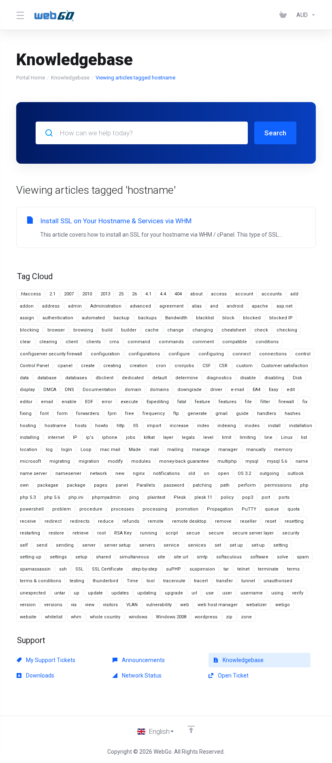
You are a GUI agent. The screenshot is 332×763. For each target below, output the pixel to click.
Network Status (141, 675)
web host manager (218, 604)
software (259, 557)
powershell (32, 509)
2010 (87, 294)
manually (256, 449)
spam (303, 557)
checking (287, 330)
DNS (69, 389)
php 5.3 (28, 497)
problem (61, 509)
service (171, 545)
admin (75, 306)
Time (132, 580)
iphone (109, 437)
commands (171, 341)
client (72, 341)
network (98, 473)
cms (114, 341)
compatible (234, 341)
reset (270, 521)
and (214, 306)
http (121, 425)
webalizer (256, 604)
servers (147, 545)
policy (227, 497)
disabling (274, 377)
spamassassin (35, 569)
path (225, 485)
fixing (26, 413)
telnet (243, 569)
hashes (292, 413)
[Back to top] (191, 729)
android (235, 306)
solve (282, 557)
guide (242, 413)
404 (178, 294)
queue (272, 509)
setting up (30, 557)
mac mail (110, 449)
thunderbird (105, 580)
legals (188, 437)
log (49, 449)
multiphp (227, 461)
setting (280, 545)
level (208, 437)
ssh (63, 569)
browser (56, 330)
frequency (154, 413)
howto (101, 425)
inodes (252, 425)
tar (226, 569)
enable (69, 401)
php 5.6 (52, 497)
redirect (53, 521)
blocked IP (281, 318)
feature (202, 401)
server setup (117, 545)
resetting (294, 521)
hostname (55, 425)
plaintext (156, 497)
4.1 (148, 294)
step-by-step (144, 569)
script (172, 533)
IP (75, 437)
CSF (206, 365)
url (194, 593)
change (175, 330)
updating (146, 593)
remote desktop (189, 521)
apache (260, 306)
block (228, 318)
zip (229, 617)
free (129, 413)
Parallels (145, 485)
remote (156, 521)
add (294, 294)
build (107, 330)
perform (247, 485)
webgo (282, 604)
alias (197, 306)
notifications (166, 473)
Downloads (39, 675)
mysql (251, 461)
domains (159, 389)
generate (197, 413)
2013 (105, 294)
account (244, 294)
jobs (130, 437)
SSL (79, 569)
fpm (112, 413)
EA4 (256, 389)
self (24, 545)
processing (155, 509)
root (101, 533)
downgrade (189, 389)
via (74, 604)
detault (159, 377)
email (47, 401)
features (227, 401)
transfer (224, 580)
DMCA (49, 389)
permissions (278, 485)
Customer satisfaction (284, 365)
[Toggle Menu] (20, 15)
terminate (268, 569)
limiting (248, 437)
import (154, 425)
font (44, 413)
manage (201, 449)
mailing (175, 449)
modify (115, 461)
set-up (258, 545)
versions (53, 604)
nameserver (68, 473)
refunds (130, 521)
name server (33, 473)
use (210, 593)
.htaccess (30, 294)
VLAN (132, 604)
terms (293, 569)
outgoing (269, 473)
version (28, 604)
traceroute (174, 580)
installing (29, 437)
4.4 (163, 294)
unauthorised (278, 580)
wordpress (206, 617)
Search (275, 133)
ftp (176, 413)
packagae (47, 485)
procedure (90, 509)
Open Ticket (233, 675)
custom (244, 365)
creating (112, 365)
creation (138, 365)
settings (58, 557)
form (62, 413)
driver (216, 389)
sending (65, 545)
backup (121, 318)
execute (129, 401)
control (303, 354)
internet (56, 437)
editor (26, 401)
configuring (211, 354)
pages (100, 485)
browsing (83, 330)
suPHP (173, 569)
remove (223, 521)
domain (133, 389)
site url (181, 557)
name (302, 461)
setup (81, 557)
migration (89, 461)
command (139, 341)
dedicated (133, 377)
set (218, 545)
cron (161, 365)
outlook (295, 473)
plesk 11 (203, 497)
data (24, 377)
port (266, 497)
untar (59, 593)
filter (265, 401)
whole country (105, 617)
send (41, 545)
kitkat (149, 437)
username (251, 593)
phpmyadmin (106, 497)
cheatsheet (233, 330)
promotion (187, 509)
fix (304, 401)
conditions (267, 341)
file (248, 401)
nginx (139, 473)
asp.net (284, 306)
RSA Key (123, 533)
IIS (135, 425)
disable (248, 377)
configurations (144, 354)
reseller (248, 521)
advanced (140, 306)
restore (56, 533)
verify (297, 593)
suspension (202, 569)
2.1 (52, 294)
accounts (272, 294)
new (119, 473)
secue (193, 533)
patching (202, 485)
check (261, 330)
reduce (106, 521)
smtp (202, 557)
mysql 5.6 (277, 461)
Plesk (180, 497)
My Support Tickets (50, 660)
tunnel (248, 580)
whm (76, 617)
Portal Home (30, 78)
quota (293, 509)
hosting (28, 425)
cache (152, 330)
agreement (171, 306)
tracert (201, 580)
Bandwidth (176, 318)
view (89, 604)
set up (236, 545)
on (206, 473)
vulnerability (159, 604)
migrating (59, 461)
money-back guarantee (184, 461)
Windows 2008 (171, 617)
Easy (273, 389)
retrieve (80, 533)
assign (27, 318)
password (174, 485)
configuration (105, 354)
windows (138, 617)
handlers (266, 413)
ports (284, 497)
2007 (69, 294)
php (304, 485)
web (184, 604)
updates (120, 593)
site (161, 557)
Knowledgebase (70, 78)
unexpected (33, 593)
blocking (29, 330)
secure (216, 533)
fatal (181, 401)
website (28, 617)
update (95, 593)
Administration (105, 306)
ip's (90, 437)
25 (121, 294)
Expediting (158, 401)
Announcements (143, 660)
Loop (86, 449)
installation (300, 425)
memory (283, 449)
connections (273, 354)
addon (27, 306)
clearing (48, 341)
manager (228, 449)
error (107, 401)
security (290, 533)
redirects (79, 521)
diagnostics (219, 377)
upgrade (174, 593)
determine (186, 377)
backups (147, 318)
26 (134, 294)
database (47, 377)
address (51, 306)
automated (93, 318)
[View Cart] (284, 15)
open (223, 473)
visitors (110, 604)
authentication (58, 318)
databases (76, 377)
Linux (286, 437)
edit (291, 389)
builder (128, 330)
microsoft (30, 461)
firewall (286, 401)
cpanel (64, 365)
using (277, 593)
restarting (30, 533)
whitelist (53, 617)
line (268, 437)
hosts (81, 425)
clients (93, 341)
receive (28, 521)
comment (203, 341)
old (191, 473)
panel (122, 485)
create (88, 365)
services (197, 545)
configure (179, 354)
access (219, 294)
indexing (226, 425)
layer (168, 437)
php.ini (75, 497)
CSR (223, 365)
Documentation (99, 389)
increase (179, 425)
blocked (252, 318)
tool (151, 580)
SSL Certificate (107, 569)
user (227, 593)
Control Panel (34, 365)
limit (226, 437)
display (27, 389)
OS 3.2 (244, 473)
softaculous (229, 557)
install (274, 425)
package (76, 485)
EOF (89, 401)
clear (25, 341)
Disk (297, 377)
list (304, 437)
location (28, 449)
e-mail (237, 389)
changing (202, 330)
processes (122, 509)
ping (134, 497)
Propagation (220, 509)
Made (135, 449)
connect (241, 354)
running (148, 533)
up (76, 593)
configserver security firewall (51, 354)
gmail (221, 413)
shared (103, 557)
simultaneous (134, 557)
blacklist (205, 318)
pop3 (247, 497)
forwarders (87, 413)
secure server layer (253, 533)
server (89, 545)
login (66, 449)
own (24, 485)
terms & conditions (40, 580)
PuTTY (249, 509)
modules (141, 461)
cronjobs (184, 365)
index (203, 425)
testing (77, 580)
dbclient (104, 377)
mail (154, 449)
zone (246, 617)
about (196, 294)
